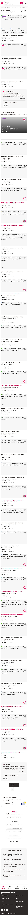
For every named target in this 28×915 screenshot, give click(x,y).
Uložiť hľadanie (7, 803)
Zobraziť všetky (14, 841)
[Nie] (7, 105)
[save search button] (25, 11)
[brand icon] (2, 3)
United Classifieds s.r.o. (11, 913)
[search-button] (21, 3)
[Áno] (4, 105)
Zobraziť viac (22, 98)
